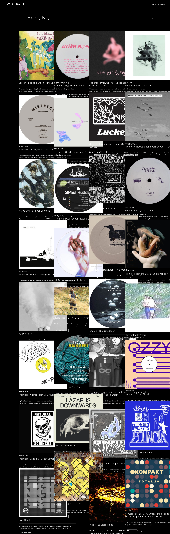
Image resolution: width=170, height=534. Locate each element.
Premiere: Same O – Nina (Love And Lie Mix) (41, 274)
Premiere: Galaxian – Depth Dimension (39, 458)
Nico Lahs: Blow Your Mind (68, 386)
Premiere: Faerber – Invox (103, 208)
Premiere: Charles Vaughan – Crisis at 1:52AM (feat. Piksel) (81, 153)
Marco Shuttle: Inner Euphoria (34, 210)
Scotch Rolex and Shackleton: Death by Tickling (44, 82)
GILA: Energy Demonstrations (70, 279)
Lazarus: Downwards (65, 445)
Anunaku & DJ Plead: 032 (67, 503)
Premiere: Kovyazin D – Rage (140, 210)
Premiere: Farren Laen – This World (108, 269)
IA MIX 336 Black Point (101, 524)
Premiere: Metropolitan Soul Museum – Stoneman (45, 394)
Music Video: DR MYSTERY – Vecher (72, 317)
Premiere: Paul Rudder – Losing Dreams (75, 218)
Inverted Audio (16, 4)
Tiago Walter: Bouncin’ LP (138, 452)
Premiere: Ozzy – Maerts (137, 393)
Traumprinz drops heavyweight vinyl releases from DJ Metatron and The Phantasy (117, 393)
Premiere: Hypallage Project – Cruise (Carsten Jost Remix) (81, 87)
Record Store (161, 4)
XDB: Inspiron (26, 333)
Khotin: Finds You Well (136, 334)
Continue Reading (61, 330)
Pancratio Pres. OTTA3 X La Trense (107, 82)
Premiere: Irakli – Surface (138, 85)
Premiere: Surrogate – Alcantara (36, 149)
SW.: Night (24, 519)
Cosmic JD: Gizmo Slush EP (103, 330)
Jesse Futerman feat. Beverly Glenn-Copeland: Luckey (114, 145)
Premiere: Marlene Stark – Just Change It (146, 273)
